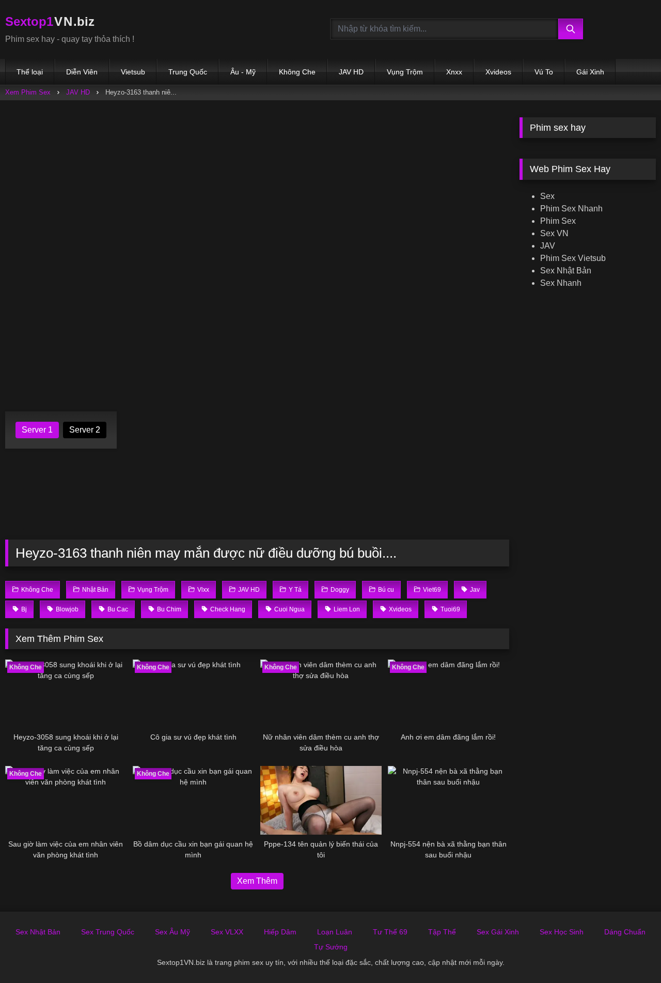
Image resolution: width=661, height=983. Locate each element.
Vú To (543, 72)
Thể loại (30, 72)
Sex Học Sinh (562, 932)
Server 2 (84, 429)
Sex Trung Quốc (107, 932)
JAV (547, 245)
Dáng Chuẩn (625, 932)
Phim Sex (558, 221)
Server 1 (37, 429)
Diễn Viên (82, 72)
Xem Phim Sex (28, 92)
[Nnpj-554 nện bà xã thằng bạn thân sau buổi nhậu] (448, 800)
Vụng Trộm (405, 72)
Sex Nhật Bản (565, 270)
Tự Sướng (331, 947)
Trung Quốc (187, 72)
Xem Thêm (257, 881)
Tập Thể (442, 932)
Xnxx (454, 72)
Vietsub (133, 72)
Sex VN (554, 233)
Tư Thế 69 (390, 932)
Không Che (297, 72)
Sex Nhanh (560, 283)
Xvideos (498, 72)
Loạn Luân (334, 932)
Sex (547, 196)
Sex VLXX (227, 932)
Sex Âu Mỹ (172, 932)
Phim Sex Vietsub (573, 258)
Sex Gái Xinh (498, 932)
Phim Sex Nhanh (571, 208)
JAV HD (351, 72)
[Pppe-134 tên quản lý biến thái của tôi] (321, 800)
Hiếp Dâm (280, 932)
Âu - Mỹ (243, 72)
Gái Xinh (590, 72)
